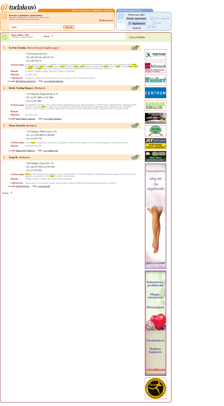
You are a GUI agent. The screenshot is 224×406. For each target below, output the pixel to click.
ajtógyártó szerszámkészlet (115, 65)
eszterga (37, 107)
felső (104, 66)
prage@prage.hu (22, 186)
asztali (39, 66)
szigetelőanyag (115, 107)
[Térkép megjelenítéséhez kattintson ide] (135, 50)
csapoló (59, 66)
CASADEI (29, 71)
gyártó (27, 65)
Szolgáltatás (97, 10)
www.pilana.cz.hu (50, 150)
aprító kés (116, 143)
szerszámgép (63, 65)
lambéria (127, 66)
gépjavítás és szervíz (122, 174)
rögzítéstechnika (115, 105)
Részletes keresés (106, 20)
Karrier (75, 10)
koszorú (114, 66)
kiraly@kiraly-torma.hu (25, 119)
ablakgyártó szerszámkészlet (92, 65)
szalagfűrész (79, 68)
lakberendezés (57, 105)
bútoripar (41, 105)
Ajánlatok (136, 28)
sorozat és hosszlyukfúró (67, 174)
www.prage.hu (44, 186)
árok (29, 66)
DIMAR (43, 179)
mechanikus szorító (74, 109)
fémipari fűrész (87, 143)
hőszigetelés (75, 107)
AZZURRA (67, 179)
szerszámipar (74, 65)
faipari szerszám (92, 66)
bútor (48, 105)
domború (72, 66)
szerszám (31, 174)
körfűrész (69, 68)
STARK (28, 179)
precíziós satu (52, 107)
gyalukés (107, 68)
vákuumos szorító (121, 109)
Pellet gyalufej (58, 68)
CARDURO (70, 71)
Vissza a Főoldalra (137, 37)
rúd (28, 68)
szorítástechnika (101, 105)
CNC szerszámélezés (86, 174)
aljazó (131, 65)
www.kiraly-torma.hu (52, 119)
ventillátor (50, 109)
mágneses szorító (106, 109)
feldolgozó (43, 65)
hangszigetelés (87, 107)
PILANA (37, 146)
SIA (49, 179)
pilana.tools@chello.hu (25, 150)
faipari (30, 143)
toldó (37, 68)
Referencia (85, 10)
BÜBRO (38, 71)
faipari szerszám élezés (94, 68)
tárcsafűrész (52, 143)
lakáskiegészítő (70, 105)
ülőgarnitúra (60, 109)
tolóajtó (42, 109)
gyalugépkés (63, 143)
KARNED (29, 146)
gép (78, 105)
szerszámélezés (39, 176)
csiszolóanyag (68, 176)
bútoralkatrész (64, 107)
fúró (31, 107)
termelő (34, 65)
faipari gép (47, 68)
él (82, 66)
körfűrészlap (43, 174)
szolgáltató (52, 65)
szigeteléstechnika (101, 107)
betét (49, 66)
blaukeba (124, 143)
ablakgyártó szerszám (104, 174)
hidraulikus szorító (90, 109)
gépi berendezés (87, 105)
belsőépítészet (30, 105)
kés (79, 143)
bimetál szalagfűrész (102, 143)
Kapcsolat (108, 10)
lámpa (35, 109)
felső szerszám (54, 176)
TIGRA (45, 71)
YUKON (35, 179)
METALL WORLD (57, 71)
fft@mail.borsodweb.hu (26, 81)
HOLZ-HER (57, 179)
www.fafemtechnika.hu (53, 81)
